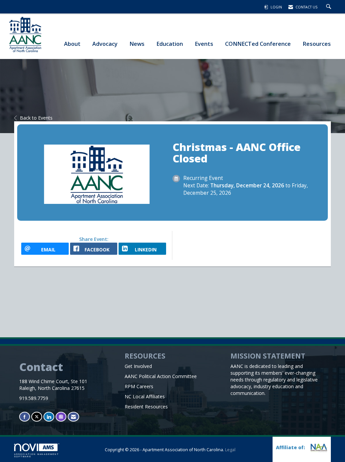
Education (169, 44)
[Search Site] (329, 7)
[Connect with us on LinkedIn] (48, 417)
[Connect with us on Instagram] (61, 417)
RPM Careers (139, 386)
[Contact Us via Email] (73, 417)
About (72, 44)
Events (204, 44)
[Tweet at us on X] (36, 417)
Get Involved (138, 366)
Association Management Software (36, 455)
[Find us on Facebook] (24, 417)
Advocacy (105, 44)
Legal (230, 450)
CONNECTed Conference (258, 44)
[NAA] (318, 447)
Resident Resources (146, 406)
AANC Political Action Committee (161, 376)
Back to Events (36, 118)
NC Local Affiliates (145, 396)
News (137, 44)
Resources (317, 44)
